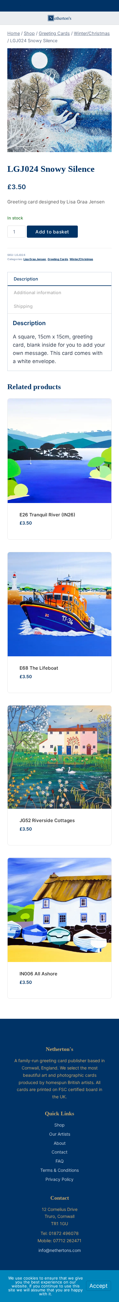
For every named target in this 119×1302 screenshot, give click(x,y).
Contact (59, 1151)
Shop (59, 1124)
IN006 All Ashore (38, 974)
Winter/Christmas (81, 259)
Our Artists (59, 1134)
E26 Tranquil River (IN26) (47, 515)
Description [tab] (26, 278)
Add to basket (52, 232)
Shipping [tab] (23, 306)
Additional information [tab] (37, 292)
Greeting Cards (58, 259)
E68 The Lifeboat (39, 668)
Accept (98, 1286)
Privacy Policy (59, 1179)
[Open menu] (108, 6)
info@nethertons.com (59, 1250)
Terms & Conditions (59, 1170)
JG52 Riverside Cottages (47, 820)
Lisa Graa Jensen (34, 259)
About (60, 1143)
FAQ (60, 1161)
